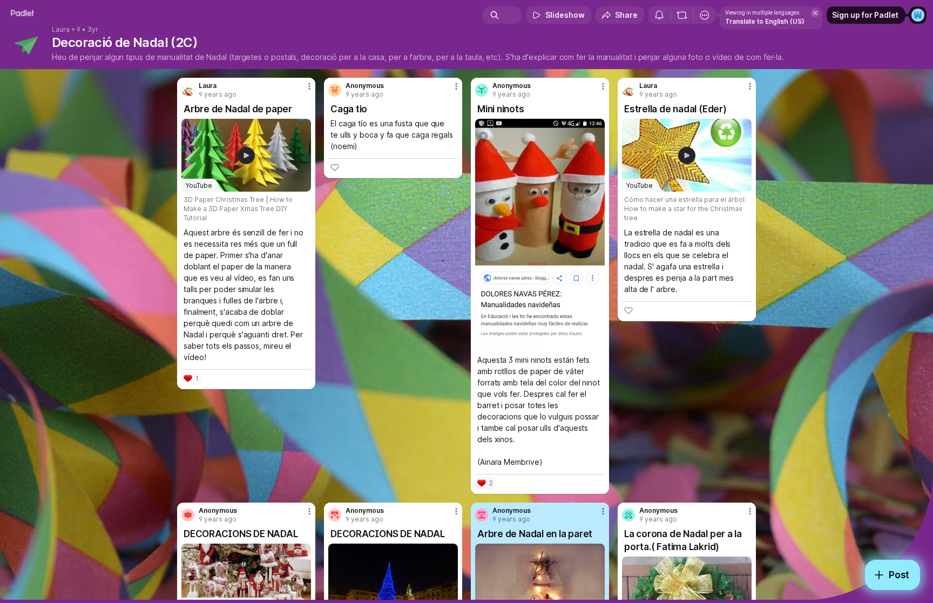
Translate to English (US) (764, 21)
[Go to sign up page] (918, 15)
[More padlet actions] (704, 15)
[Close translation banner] (815, 13)
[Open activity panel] (659, 15)
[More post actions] (309, 86)
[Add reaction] (334, 167)
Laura (61, 29)
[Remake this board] (682, 15)
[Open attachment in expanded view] (540, 234)
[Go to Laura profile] (187, 90)
